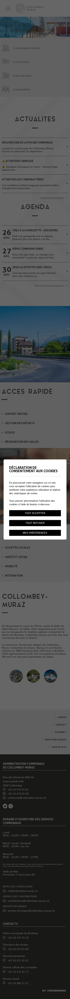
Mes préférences (35, 532)
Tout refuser (35, 523)
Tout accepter (35, 513)
